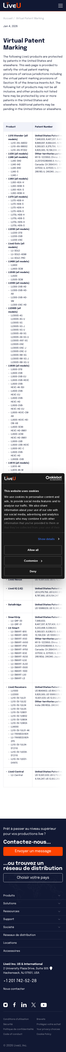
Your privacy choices (48, 1029)
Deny (33, 571)
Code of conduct (12, 1034)
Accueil (7, 18)
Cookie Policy (44, 1034)
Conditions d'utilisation (16, 1019)
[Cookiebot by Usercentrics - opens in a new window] (46, 478)
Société (8, 927)
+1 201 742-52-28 (20, 981)
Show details (46, 539)
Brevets (41, 1019)
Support (8, 919)
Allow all (32, 549)
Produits (9, 895)
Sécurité (8, 1024)
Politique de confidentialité (18, 1029)
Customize (31, 560)
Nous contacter (14, 989)
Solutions (9, 903)
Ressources (11, 911)
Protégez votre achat (49, 1024)
